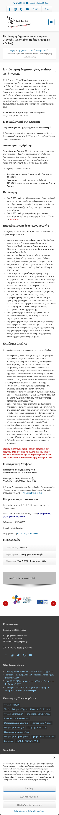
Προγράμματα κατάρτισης (43, 736)
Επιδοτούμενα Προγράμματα (16, 718)
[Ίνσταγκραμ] (15, 9)
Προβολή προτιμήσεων (29, 804)
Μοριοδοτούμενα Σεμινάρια (16, 723)
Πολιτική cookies (20, 811)
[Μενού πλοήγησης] (51, 22)
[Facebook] (10, 9)
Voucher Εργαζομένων (13, 714)
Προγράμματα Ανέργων (14, 727)
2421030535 (20, 3)
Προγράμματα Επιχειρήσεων (16, 732)
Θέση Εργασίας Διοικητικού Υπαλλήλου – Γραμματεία (29, 671)
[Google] (24, 655)
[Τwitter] (21, 9)
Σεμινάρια (8, 741)
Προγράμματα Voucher (41, 723)
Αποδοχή (29, 788)
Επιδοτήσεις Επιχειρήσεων (38, 714)
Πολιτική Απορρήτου (36, 811)
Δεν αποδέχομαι (29, 796)
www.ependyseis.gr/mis (32, 493)
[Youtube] (27, 9)
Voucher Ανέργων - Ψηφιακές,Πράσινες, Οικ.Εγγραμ (27, 709)
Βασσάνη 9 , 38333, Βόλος (39, 3)
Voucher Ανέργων (11, 705)
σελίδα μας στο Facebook (28, 533)
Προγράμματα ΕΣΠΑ (37, 727)
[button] (54, 757)
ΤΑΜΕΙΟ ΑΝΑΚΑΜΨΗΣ (27, 741)
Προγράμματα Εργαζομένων (16, 736)
